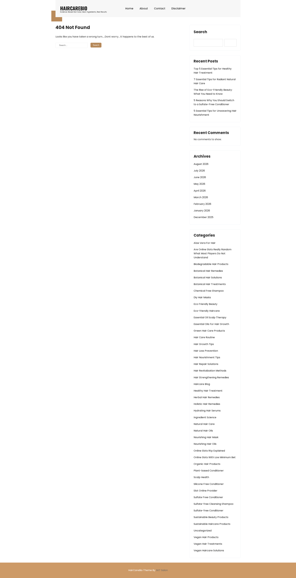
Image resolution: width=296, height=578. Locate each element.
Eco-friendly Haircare (207, 311)
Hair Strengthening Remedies (211, 377)
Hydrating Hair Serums (207, 410)
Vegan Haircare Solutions (209, 550)
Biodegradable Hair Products (211, 264)
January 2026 (202, 210)
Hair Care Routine (204, 337)
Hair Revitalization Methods (210, 370)
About (144, 8)
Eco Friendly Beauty (205, 304)
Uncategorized (203, 530)
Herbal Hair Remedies (207, 397)
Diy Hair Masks (202, 297)
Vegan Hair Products (206, 537)
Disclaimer (178, 8)
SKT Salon (162, 570)
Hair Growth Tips (204, 344)
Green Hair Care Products (209, 330)
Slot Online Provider (205, 490)
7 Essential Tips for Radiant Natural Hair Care (215, 81)
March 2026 (201, 197)
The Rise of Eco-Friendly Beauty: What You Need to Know (213, 92)
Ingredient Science (205, 417)
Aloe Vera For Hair (205, 243)
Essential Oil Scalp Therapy (210, 317)
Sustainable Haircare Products (212, 524)
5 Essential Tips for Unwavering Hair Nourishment (215, 113)
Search (200, 31)
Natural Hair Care (204, 424)
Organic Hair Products (207, 464)
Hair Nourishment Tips (207, 357)
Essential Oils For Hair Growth (211, 324)
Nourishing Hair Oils (205, 444)
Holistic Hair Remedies (207, 404)
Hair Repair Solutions (206, 364)
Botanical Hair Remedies (208, 271)
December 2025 (203, 217)
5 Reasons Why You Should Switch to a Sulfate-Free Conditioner (214, 102)
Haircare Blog (202, 384)
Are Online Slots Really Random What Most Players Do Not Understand (212, 253)
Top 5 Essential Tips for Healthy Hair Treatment (213, 70)
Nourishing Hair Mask (206, 437)
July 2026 (199, 170)
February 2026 (202, 204)
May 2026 (199, 184)
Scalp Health (201, 477)
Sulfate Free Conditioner (208, 497)
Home (129, 8)
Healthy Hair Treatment (208, 390)
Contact (159, 8)
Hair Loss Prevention (206, 351)
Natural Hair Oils (203, 430)
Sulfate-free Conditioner (208, 510)
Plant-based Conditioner (209, 470)
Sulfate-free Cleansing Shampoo (213, 504)
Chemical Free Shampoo (209, 291)
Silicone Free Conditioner (209, 484)
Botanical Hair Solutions (208, 277)
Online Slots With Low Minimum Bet (215, 457)
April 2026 (200, 190)
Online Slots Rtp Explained (209, 450)
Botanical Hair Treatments (210, 284)
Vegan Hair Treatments (208, 544)
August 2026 (201, 164)
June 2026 (200, 177)
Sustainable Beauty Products (211, 517)
